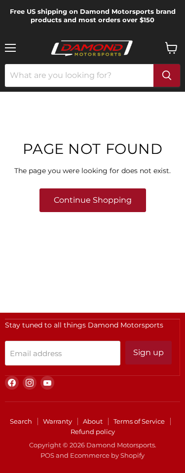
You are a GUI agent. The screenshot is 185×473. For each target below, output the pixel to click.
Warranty (57, 421)
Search (21, 421)
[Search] (166, 75)
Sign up (148, 352)
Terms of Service (139, 421)
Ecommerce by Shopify (107, 455)
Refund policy (93, 432)
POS (47, 455)
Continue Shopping (93, 200)
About (93, 421)
